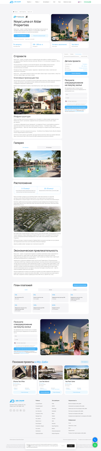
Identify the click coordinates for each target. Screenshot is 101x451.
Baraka (53, 428)
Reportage (54, 408)
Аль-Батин (38, 428)
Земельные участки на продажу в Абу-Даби (77, 408)
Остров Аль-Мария (40, 426)
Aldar (53, 403)
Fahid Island (38, 431)
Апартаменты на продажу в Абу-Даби (76, 406)
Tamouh (53, 418)
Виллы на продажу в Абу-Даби (74, 403)
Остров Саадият (39, 406)
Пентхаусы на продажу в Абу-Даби (75, 411)
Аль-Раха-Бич (39, 411)
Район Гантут (38, 421)
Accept (70, 445)
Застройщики (55, 400)
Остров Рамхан (39, 403)
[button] (30, 2)
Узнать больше (24, 392)
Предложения (71, 430)
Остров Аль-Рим (39, 413)
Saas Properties (55, 426)
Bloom (53, 413)
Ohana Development (56, 431)
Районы (38, 400)
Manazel (53, 423)
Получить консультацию (39, 35)
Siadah (53, 416)
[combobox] (67, 101)
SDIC (53, 421)
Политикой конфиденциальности (71, 110)
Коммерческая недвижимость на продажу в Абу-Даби (79, 416)
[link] (24, 380)
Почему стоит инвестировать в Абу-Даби (77, 433)
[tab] (25, 147)
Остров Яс (38, 408)
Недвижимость (72, 400)
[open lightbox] (37, 163)
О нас (59, 2)
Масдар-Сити (39, 416)
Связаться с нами (67, 2)
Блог (54, 2)
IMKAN (53, 406)
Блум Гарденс (38, 423)
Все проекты (85, 362)
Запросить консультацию (80, 285)
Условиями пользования (79, 111)
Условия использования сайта (84, 439)
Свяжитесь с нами (72, 425)
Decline (63, 445)
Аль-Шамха (38, 418)
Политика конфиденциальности (70, 439)
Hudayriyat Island (39, 433)
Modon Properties (55, 433)
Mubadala (54, 411)
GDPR (29, 445)
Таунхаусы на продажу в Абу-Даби (75, 413)
